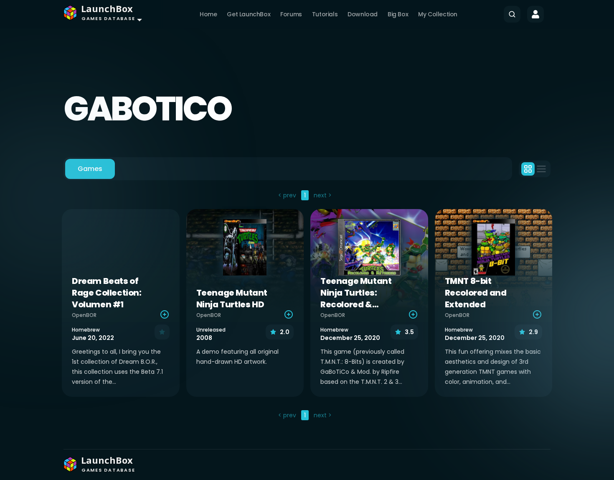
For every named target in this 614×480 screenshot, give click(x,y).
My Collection (437, 14)
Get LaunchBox (248, 14)
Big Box (398, 14)
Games (90, 169)
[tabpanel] (307, 306)
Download (363, 14)
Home (208, 14)
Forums (291, 14)
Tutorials (324, 14)
